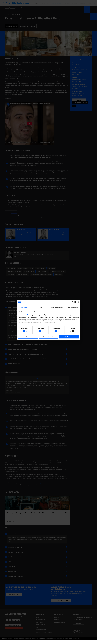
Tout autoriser (68, 336)
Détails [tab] (40, 307)
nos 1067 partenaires (27, 314)
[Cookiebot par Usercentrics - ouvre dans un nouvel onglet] (72, 302)
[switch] (40, 331)
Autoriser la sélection (48, 336)
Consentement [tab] (24, 307)
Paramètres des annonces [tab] (56, 307)
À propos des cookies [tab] (72, 307)
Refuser (28, 336)
